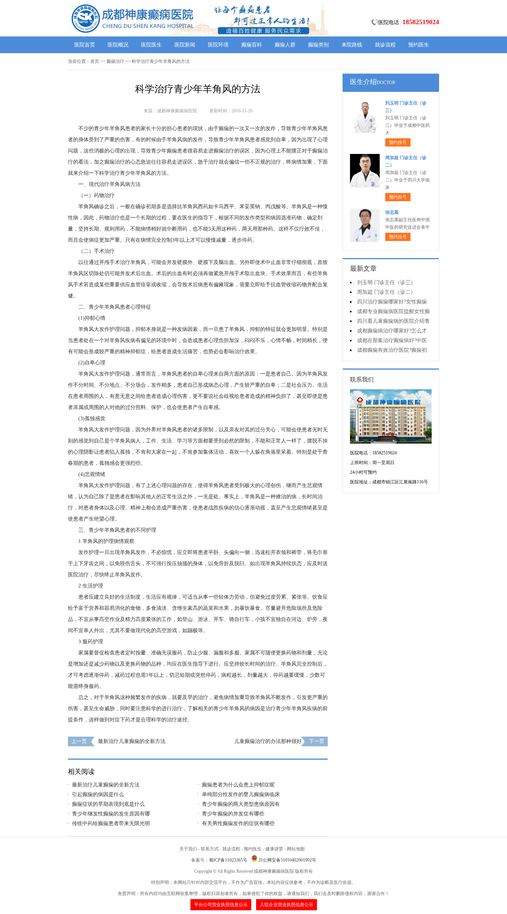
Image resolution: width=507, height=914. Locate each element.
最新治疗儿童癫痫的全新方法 (132, 741)
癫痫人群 (285, 45)
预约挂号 (398, 142)
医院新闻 (184, 45)
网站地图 (296, 849)
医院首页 (84, 45)
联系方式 (210, 849)
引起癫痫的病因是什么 (98, 794)
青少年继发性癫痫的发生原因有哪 (111, 814)
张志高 (392, 212)
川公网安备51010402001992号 (287, 860)
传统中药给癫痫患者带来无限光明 (111, 823)
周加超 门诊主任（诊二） (386, 292)
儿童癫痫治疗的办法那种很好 (268, 741)
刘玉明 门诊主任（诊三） (386, 282)
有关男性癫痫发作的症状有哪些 (238, 823)
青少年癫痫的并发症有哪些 (233, 814)
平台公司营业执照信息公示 (221, 904)
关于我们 (188, 849)
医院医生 (151, 45)
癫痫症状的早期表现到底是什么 (108, 804)
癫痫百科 (251, 45)
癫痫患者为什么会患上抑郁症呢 (238, 785)
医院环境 (218, 45)
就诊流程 (385, 45)
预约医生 (418, 45)
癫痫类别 (318, 45)
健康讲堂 (274, 849)
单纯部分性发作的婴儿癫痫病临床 (241, 794)
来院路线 (351, 45)
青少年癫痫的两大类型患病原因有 (241, 804)
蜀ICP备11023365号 (228, 860)
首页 (94, 61)
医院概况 (118, 45)
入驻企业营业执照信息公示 (286, 904)
